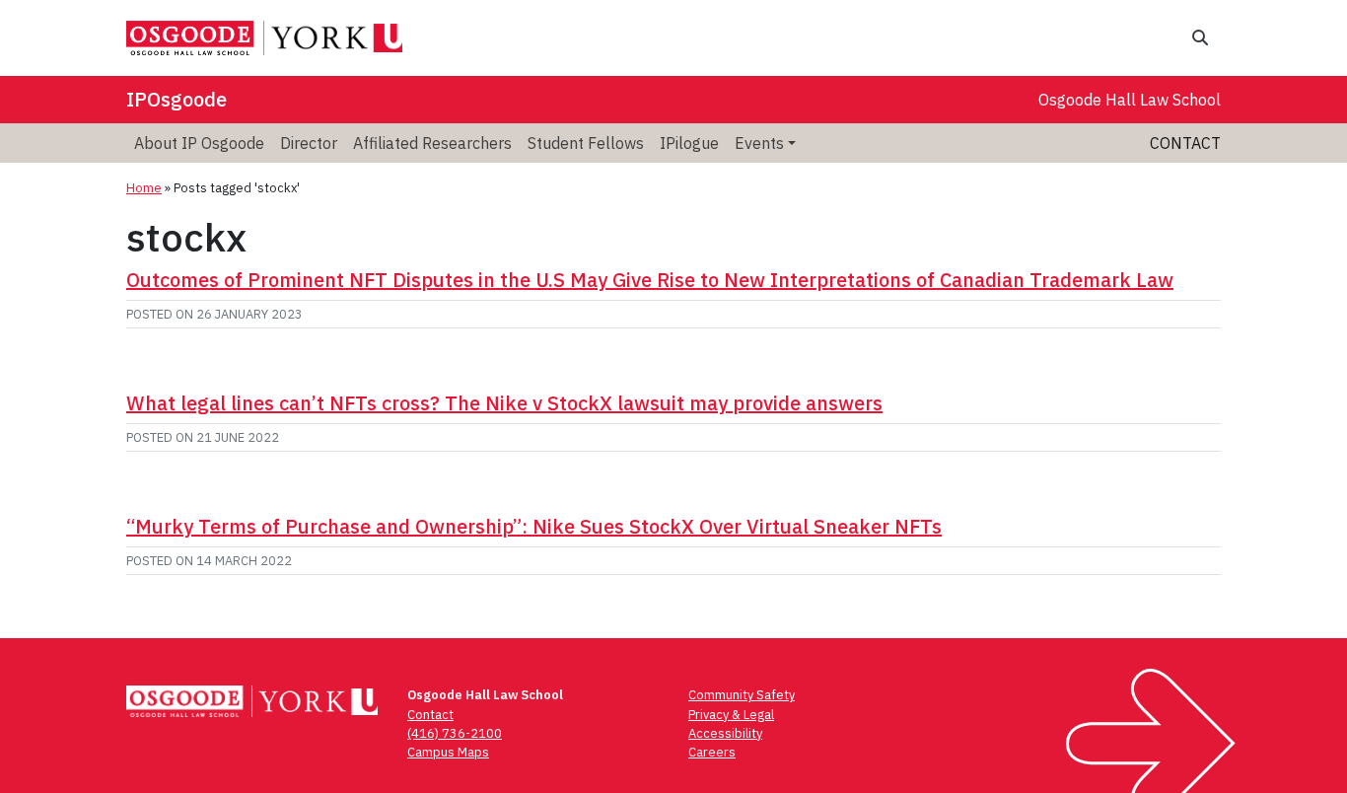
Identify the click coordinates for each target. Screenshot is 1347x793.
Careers (712, 752)
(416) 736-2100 (454, 733)
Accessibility (725, 733)
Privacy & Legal (731, 714)
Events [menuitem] (759, 143)
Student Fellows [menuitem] (586, 143)
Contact (1185, 143)
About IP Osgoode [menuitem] (199, 143)
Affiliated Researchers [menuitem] (432, 143)
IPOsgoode (176, 99)
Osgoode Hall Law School (1129, 99)
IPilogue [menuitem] (689, 143)
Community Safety (741, 694)
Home (144, 188)
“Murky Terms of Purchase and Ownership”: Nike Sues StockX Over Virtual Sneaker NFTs (534, 526)
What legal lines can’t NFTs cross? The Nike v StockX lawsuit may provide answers (504, 403)
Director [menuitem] (308, 143)
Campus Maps (448, 752)
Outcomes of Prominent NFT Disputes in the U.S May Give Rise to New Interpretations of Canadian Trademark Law (649, 279)
